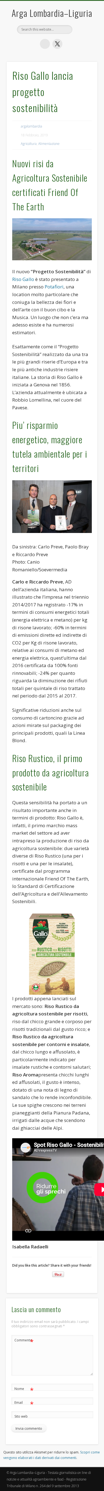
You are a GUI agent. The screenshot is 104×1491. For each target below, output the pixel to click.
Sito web (21, 1416)
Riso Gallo (23, 279)
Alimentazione (49, 143)
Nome (24, 1390)
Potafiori (54, 286)
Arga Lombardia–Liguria (52, 12)
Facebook (45, 44)
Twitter (57, 44)
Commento (24, 1341)
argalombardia (31, 126)
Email (24, 1403)
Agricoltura (29, 143)
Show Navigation (84, 104)
